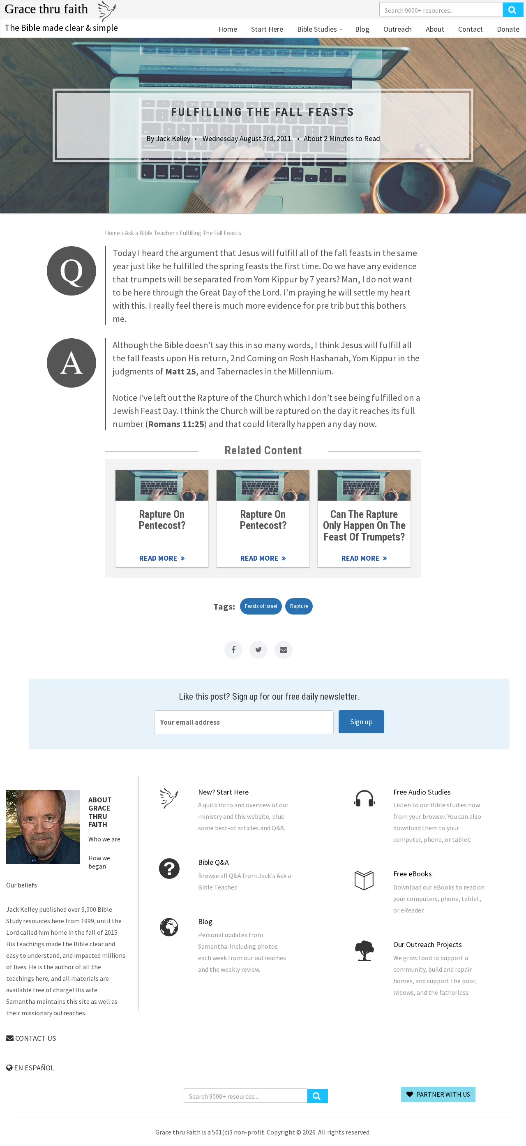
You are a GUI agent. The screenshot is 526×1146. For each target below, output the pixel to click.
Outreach (397, 29)
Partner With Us (442, 1094)
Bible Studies (317, 29)
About (434, 29)
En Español (33, 1067)
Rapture (299, 606)
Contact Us (35, 1038)
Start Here (266, 29)
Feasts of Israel (261, 606)
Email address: (244, 722)
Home (227, 29)
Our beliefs (21, 885)
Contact (470, 29)
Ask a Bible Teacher (150, 233)
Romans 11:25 (176, 424)
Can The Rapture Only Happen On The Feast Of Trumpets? (364, 525)
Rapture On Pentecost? (162, 519)
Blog (362, 29)
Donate (507, 29)
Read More (161, 485)
